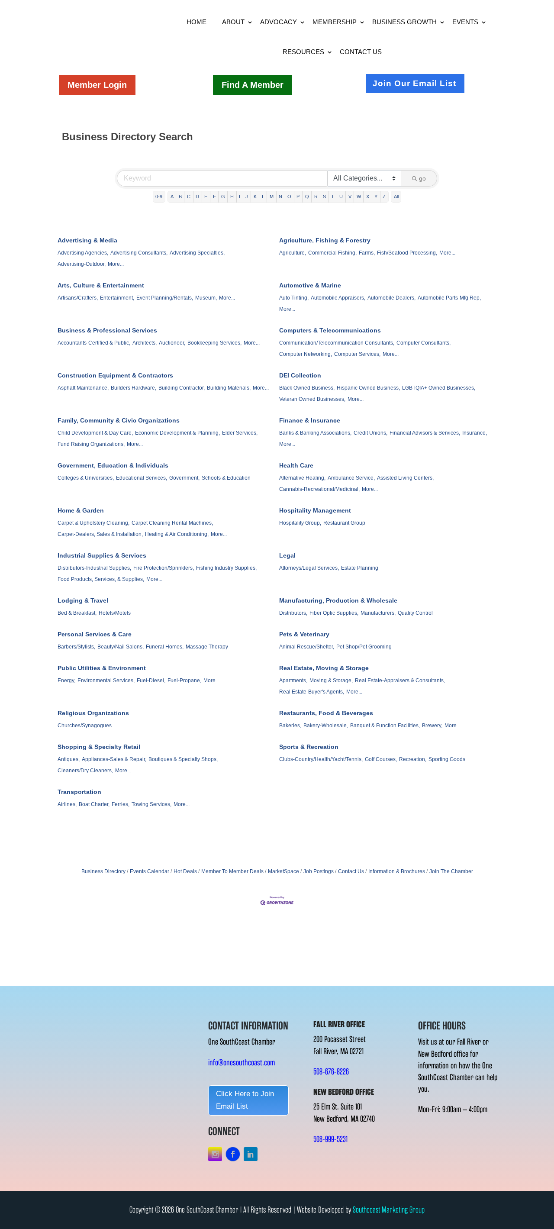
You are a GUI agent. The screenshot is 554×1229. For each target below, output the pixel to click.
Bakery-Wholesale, (325, 726)
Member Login (97, 85)
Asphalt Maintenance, (83, 388)
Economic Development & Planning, (177, 433)
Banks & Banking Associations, (315, 433)
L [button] (263, 196)
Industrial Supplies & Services (102, 555)
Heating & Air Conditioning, (177, 534)
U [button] (341, 196)
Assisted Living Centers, (405, 478)
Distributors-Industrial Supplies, (94, 568)
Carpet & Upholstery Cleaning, (93, 523)
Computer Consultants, (423, 343)
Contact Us (361, 51)
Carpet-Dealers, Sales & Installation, (100, 534)
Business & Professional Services (107, 330)
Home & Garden (81, 510)
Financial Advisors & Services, (425, 433)
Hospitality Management (315, 510)
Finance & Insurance (309, 420)
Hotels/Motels (115, 613)
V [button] (349, 196)
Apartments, (293, 680)
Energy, (66, 680)
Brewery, (432, 726)
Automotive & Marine (310, 285)
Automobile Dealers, (391, 298)
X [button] (367, 196)
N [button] (280, 196)
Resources (303, 51)
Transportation (79, 791)
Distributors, (293, 613)
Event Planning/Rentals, (164, 298)
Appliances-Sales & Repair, (114, 759)
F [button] (214, 196)
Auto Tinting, (294, 298)
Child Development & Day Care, (95, 433)
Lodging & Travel (83, 600)
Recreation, (412, 759)
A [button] (172, 196)
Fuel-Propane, (184, 680)
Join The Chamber (451, 871)
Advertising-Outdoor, (82, 264)
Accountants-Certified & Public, (94, 343)
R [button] (316, 196)
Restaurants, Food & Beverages (326, 713)
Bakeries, (290, 726)
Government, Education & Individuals (113, 465)
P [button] (298, 196)
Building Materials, (229, 388)
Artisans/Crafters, (78, 298)
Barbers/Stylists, (76, 647)
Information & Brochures (396, 871)
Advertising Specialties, (197, 253)
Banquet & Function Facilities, (385, 726)
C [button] (188, 196)
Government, (184, 478)
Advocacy (278, 22)
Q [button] (307, 196)
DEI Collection (300, 375)
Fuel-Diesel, (151, 680)
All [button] (396, 196)
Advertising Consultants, (138, 253)
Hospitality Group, (300, 523)
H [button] (232, 196)
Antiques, (69, 759)
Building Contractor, (181, 388)
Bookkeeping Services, (214, 343)
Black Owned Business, (307, 388)
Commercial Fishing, (332, 253)
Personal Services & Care (95, 634)
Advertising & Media (87, 240)
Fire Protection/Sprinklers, (163, 568)
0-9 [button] (158, 196)
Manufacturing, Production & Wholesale (338, 600)
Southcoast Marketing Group (389, 1210)
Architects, (144, 343)
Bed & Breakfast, (77, 613)
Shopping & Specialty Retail (99, 746)
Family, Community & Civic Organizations (119, 420)
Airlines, (67, 804)
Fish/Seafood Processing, (407, 253)
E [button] (205, 196)
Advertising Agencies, (83, 253)
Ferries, (120, 804)
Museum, (206, 298)
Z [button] (384, 196)
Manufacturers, (378, 613)
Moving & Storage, (331, 680)
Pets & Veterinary (304, 634)
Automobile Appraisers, (338, 298)
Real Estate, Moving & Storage (324, 667)
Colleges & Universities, (86, 478)
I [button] (239, 196)
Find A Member (252, 85)
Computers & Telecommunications (330, 330)
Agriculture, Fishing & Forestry (324, 240)
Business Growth (404, 22)
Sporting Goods (446, 759)
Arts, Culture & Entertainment (101, 285)
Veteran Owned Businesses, (312, 399)
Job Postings (318, 871)
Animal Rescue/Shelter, (306, 647)
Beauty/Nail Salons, (120, 647)
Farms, (367, 253)
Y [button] (375, 196)
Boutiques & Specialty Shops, (183, 759)
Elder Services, (240, 433)
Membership (334, 22)
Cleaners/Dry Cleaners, (85, 771)
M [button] (272, 196)
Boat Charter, (94, 804)
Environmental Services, (106, 680)
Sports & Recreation (308, 746)
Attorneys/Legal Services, (309, 568)
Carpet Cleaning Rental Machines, (172, 523)
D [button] (197, 196)
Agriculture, (292, 253)
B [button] (180, 196)
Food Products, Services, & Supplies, (101, 579)
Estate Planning (359, 568)
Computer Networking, (305, 354)
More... (116, 264)
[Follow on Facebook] (232, 1154)
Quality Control (415, 613)
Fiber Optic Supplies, (333, 613)
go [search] (422, 178)
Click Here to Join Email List (245, 1100)
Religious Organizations (93, 713)
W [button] (359, 196)
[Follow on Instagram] (215, 1154)
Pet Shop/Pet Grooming (364, 647)
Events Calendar (149, 871)
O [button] (289, 196)
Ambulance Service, (351, 478)
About (233, 22)
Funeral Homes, (165, 647)
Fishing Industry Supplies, (226, 568)
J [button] (246, 196)
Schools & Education (226, 478)
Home (196, 22)
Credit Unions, (370, 433)
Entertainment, (117, 298)
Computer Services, (357, 354)
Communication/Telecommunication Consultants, (336, 343)
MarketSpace (283, 871)
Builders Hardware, (133, 388)
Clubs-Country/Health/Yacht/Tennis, (321, 759)
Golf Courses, (381, 759)
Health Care (296, 465)
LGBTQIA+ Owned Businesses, (438, 388)
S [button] (324, 196)
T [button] (332, 196)
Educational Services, (141, 478)
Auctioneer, (172, 343)
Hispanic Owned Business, (368, 388)
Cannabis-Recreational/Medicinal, (319, 489)
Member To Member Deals (232, 871)
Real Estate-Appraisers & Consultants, (400, 680)
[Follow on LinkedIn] (251, 1154)
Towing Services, (151, 804)
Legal (287, 555)
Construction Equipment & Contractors (115, 375)
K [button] (255, 196)
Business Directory (103, 871)
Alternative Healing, (302, 478)
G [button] (223, 196)
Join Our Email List (414, 83)
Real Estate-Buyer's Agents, (311, 692)
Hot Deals (185, 871)
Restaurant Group (344, 523)
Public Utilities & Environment (102, 667)
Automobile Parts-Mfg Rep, (449, 298)
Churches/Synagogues (85, 726)
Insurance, (474, 433)
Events (465, 22)
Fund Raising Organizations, (91, 444)
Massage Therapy (207, 647)
